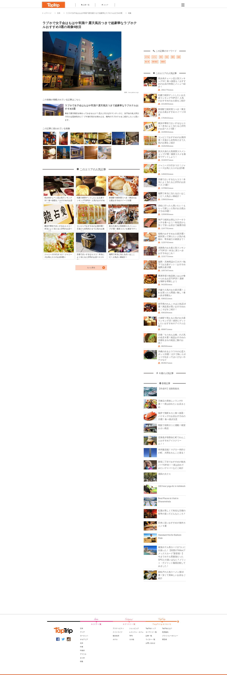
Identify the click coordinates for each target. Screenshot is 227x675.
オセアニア (84, 639)
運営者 (164, 639)
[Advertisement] (165, 33)
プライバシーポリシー (170, 636)
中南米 (82, 650)
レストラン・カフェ (136, 632)
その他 (131, 639)
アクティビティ (118, 628)
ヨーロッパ (84, 636)
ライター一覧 (150, 639)
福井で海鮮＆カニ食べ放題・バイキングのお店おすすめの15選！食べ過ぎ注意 (171, 416)
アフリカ (83, 654)
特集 (81, 661)
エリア (106, 5)
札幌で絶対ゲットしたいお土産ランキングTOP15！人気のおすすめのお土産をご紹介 (171, 98)
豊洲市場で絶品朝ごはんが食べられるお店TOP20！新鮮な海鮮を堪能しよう (171, 278)
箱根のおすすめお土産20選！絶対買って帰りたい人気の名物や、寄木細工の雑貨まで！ (172, 236)
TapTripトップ (151, 628)
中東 (81, 647)
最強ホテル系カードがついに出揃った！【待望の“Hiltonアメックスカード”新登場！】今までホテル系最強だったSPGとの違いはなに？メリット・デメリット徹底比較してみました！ (172, 556)
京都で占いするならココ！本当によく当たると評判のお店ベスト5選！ (171, 182)
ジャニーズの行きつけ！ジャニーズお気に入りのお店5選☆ (171, 168)
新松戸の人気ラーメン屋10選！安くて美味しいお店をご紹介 (171, 575)
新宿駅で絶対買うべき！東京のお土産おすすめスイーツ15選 (172, 112)
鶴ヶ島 (147, 61)
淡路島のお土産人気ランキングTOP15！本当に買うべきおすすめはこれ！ (171, 250)
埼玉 (167, 57)
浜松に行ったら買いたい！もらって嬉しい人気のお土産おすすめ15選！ (171, 208)
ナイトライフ (117, 632)
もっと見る (91, 268)
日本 (58, 13)
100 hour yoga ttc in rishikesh (171, 486)
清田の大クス (164, 474)
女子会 (147, 57)
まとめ (82, 658)
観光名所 (116, 636)
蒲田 (172, 57)
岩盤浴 (163, 61)
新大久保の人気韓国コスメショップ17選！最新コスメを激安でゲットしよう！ (172, 154)
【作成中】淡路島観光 (168, 388)
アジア (82, 632)
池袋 (178, 57)
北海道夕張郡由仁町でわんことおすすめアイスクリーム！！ (171, 440)
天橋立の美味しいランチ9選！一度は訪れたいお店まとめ (171, 404)
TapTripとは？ (167, 628)
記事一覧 (86, 5)
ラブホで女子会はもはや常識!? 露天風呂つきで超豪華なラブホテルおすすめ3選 (94, 13)
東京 (161, 57)
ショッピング (134, 628)
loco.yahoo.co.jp (133, 92)
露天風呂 (155, 61)
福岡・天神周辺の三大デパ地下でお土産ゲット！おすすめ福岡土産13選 (171, 264)
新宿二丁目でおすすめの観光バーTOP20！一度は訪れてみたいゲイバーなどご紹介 (171, 465)
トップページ (46, 13)
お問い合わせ (150, 643)
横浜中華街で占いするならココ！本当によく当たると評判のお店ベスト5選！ (171, 126)
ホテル (154, 57)
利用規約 (165, 632)
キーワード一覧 (151, 632)
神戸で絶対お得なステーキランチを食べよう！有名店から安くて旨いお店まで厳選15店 (172, 222)
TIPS (131, 636)
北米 (81, 643)
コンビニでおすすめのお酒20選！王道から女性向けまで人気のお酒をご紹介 (172, 140)
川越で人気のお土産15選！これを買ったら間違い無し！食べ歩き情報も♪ (172, 292)
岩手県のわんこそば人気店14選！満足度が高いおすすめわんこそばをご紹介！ (172, 306)
